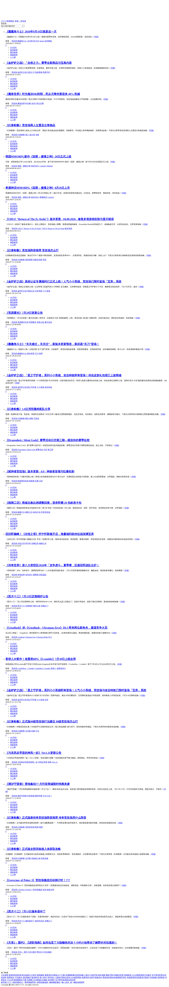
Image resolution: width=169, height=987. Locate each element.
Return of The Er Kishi (56, 229)
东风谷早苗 (42, 762)
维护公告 (36, 606)
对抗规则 (48, 952)
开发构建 (153, 977)
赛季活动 (39, 450)
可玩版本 (18, 977)
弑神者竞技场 (23, 481)
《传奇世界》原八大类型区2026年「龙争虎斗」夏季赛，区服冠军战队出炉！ (52, 565)
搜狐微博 (13, 55)
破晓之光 (42, 543)
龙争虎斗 (29, 575)
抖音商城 (30, 796)
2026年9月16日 (33, 41)
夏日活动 (48, 322)
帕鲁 (31, 418)
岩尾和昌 (161, 977)
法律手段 (94, 975)
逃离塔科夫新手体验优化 (92, 977)
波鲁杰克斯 (37, 260)
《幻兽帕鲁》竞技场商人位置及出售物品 (30, 125)
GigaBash (21, 637)
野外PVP (40, 952)
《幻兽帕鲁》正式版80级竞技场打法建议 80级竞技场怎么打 (42, 721)
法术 (41, 481)
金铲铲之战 (22, 72)
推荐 (41, 827)
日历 (45, 450)
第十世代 (43, 977)
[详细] (96, 37)
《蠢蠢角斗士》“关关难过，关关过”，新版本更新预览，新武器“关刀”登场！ (52, 344)
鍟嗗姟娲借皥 (42, 982)
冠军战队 (42, 575)
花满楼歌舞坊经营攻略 (74, 975)
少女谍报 (4, 975)
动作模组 (48, 41)
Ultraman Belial (42, 637)
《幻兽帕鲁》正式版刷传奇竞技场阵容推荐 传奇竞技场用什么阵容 (46, 817)
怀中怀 (28, 543)
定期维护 (29, 606)
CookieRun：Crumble (25, 668)
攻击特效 (48, 387)
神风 (50, 762)
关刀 (37, 354)
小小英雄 (46, 291)
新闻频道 (10, 21)
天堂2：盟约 (22, 952)
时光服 (28, 103)
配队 (27, 418)
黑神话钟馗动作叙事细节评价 (114, 977)
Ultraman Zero (30, 637)
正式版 (28, 731)
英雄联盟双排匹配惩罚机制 (138, 977)
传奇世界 (21, 575)
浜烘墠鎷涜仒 (17, 982)
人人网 (13, 57)
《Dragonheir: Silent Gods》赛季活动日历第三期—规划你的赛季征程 (48, 440)
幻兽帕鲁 (21, 135)
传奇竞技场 (29, 827)
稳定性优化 (39, 921)
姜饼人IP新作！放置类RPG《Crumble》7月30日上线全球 (41, 658)
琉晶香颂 (38, 72)
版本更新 (68, 229)
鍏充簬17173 (6, 982)
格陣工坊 (21, 512)
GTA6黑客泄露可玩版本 (141, 975)
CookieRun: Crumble (42, 668)
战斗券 (32, 135)
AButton (49, 166)
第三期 (50, 450)
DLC (50, 637)
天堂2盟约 (32, 952)
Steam (42, 41)
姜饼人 (53, 668)
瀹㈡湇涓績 (67, 982)
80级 (33, 731)
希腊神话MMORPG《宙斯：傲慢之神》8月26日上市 (38, 187)
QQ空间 (13, 48)
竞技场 (14, 41)
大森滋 (58, 977)
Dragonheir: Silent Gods (26, 450)
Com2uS (43, 166)
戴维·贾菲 (110, 975)
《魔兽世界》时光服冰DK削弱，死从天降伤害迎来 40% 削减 (43, 93)
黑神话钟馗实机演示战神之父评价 (22, 975)
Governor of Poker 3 (25, 890)
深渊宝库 (35, 543)
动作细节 (51, 980)
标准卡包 (36, 512)
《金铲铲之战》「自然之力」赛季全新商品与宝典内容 (39, 62)
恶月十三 (21, 606)
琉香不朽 (46, 72)
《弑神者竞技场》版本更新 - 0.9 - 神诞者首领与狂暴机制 (40, 471)
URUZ (44, 229)
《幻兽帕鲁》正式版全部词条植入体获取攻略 (33, 848)
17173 (3, 21)
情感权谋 (127, 975)
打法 (37, 731)
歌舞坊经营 (118, 975)
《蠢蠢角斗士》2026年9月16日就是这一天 (31, 31)
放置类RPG (61, 668)
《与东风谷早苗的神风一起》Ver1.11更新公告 (33, 752)
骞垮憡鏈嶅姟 (30, 982)
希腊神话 (43, 197)
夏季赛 (36, 575)
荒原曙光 (32, 322)
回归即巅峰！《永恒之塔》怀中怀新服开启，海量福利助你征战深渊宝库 (50, 533)
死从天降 (40, 103)
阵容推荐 (29, 260)
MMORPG (35, 166)
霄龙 (44, 260)
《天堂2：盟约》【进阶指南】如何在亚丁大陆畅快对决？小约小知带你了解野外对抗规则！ (61, 942)
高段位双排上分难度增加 (71, 977)
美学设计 (51, 977)
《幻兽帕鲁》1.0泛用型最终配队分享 (28, 408)
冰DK (33, 103)
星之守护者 (31, 387)
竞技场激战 (37, 890)
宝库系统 (38, 291)
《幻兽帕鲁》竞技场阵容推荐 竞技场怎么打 (32, 250)
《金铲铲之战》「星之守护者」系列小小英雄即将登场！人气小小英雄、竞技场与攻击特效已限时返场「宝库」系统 (76, 690)
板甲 (41, 354)
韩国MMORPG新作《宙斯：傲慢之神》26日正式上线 (38, 156)
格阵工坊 (29, 512)
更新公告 (40, 322)
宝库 (46, 700)
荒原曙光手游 (23, 322)
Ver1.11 (55, 762)
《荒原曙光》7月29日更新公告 (24, 312)
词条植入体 (35, 858)
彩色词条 (44, 858)
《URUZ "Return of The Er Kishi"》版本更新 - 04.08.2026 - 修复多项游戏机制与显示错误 (60, 219)
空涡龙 (36, 418)
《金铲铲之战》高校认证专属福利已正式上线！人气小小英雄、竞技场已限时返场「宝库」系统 (63, 281)
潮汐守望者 (22, 796)
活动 (44, 890)
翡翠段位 (10, 977)
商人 (27, 135)
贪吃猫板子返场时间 (31, 977)
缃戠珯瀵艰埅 (78, 982)
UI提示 (87, 975)
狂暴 (37, 481)
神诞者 (31, 481)
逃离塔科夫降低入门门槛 (55, 975)
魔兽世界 (21, 103)
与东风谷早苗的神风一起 (27, 762)
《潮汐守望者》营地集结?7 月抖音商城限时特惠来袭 (38, 783)
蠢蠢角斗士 (22, 41)
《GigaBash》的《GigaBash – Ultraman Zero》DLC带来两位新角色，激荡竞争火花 (56, 627)
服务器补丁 (29, 921)
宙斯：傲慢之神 (23, 166)
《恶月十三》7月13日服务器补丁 (26, 911)
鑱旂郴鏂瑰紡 (54, 982)
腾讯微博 (13, 52)
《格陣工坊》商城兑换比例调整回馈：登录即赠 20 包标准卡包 (43, 502)
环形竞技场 (45, 512)
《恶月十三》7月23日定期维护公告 (27, 596)
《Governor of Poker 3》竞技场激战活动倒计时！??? (38, 880)
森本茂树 (101, 975)
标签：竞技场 (20, 21)
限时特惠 (38, 796)
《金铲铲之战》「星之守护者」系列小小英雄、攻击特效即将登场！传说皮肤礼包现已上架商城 (63, 375)
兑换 (37, 135)
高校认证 (30, 291)
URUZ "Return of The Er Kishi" (29, 229)
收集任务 (50, 890)
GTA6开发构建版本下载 (16, 980)
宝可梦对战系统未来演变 (65, 980)
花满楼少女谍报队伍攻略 (37, 980)
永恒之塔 (21, 543)
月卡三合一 (47, 796)
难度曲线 (40, 975)
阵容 (37, 827)
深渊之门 (44, 606)
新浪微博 (13, 50)
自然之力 (30, 72)
